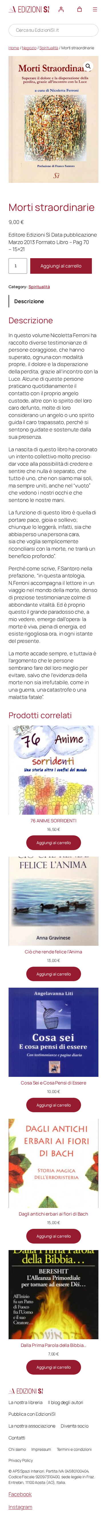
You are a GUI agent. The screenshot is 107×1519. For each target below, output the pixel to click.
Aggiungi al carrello (61, 266)
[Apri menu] (95, 9)
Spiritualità (48, 47)
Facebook (20, 1493)
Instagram (20, 1506)
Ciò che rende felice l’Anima (53, 951)
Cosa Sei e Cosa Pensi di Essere (53, 1082)
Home (14, 47)
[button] (88, 66)
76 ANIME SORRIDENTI (53, 820)
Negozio (29, 47)
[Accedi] (61, 9)
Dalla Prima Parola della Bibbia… (53, 1345)
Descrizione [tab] (29, 301)
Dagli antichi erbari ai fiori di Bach (53, 1213)
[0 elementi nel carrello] (79, 9)
